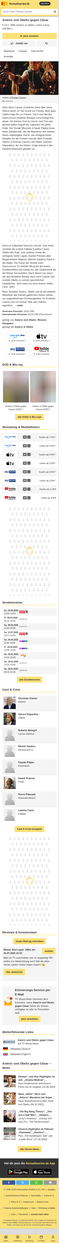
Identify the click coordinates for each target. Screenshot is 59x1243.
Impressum (28, 1202)
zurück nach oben (40, 1214)
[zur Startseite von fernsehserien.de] (4, 3)
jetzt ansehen (30, 36)
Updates (51, 1189)
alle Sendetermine (29, 679)
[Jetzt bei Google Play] (18, 1171)
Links (13, 1214)
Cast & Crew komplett (29, 829)
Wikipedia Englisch (20, 1054)
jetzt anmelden (29, 1019)
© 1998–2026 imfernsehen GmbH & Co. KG (24, 1189)
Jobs (33, 1208)
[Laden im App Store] (42, 1171)
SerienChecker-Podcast (17, 1195)
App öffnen (45, 4)
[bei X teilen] (22, 1182)
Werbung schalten (46, 1208)
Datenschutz (43, 1202)
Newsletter (36, 1195)
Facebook (23, 1214)
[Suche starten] (55, 12)
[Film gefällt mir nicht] (47, 43)
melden (49, 951)
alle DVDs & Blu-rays (29, 417)
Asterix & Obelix (24, 327)
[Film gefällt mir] (18, 43)
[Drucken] (50, 1182)
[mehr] (17, 305)
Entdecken (18, 1241)
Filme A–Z (15, 1202)
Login (53, 1241)
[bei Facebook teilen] (8, 1182)
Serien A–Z (49, 1195)
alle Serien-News (29, 1149)
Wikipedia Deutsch (20, 1049)
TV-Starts (41, 1241)
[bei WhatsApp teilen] (36, 1182)
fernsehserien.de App (40, 1163)
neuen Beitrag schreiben (29, 941)
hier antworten (14, 972)
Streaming (29, 1241)
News (6, 1241)
